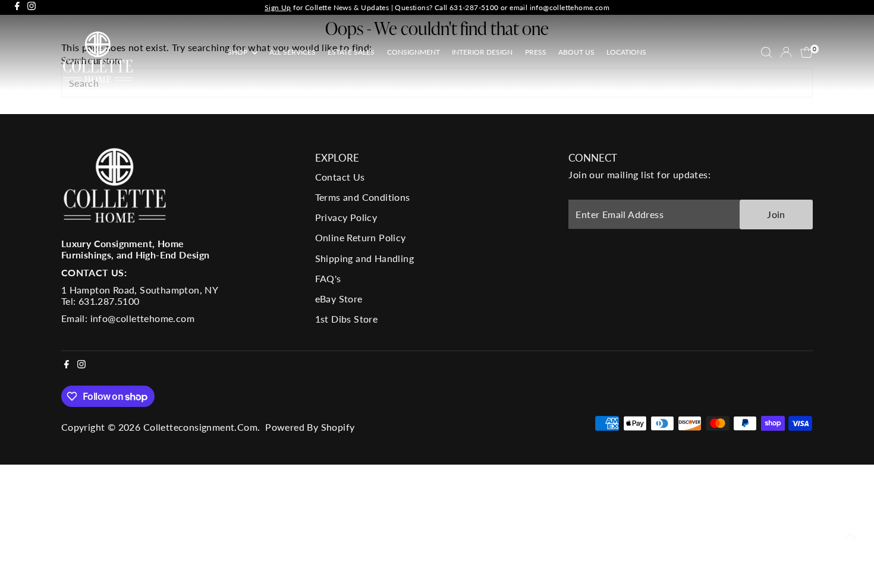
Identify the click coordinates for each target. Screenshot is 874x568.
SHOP (238, 52)
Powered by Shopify (309, 427)
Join (776, 214)
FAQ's (328, 278)
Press (535, 52)
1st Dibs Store (346, 318)
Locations (626, 52)
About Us (576, 52)
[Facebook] (17, 7)
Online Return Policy (360, 237)
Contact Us (340, 176)
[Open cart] (806, 52)
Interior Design (482, 52)
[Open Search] (766, 52)
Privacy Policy (346, 217)
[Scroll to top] (850, 535)
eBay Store (339, 298)
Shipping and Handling (364, 258)
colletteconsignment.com (200, 427)
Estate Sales (351, 52)
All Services (292, 52)
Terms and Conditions (362, 197)
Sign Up (278, 7)
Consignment (413, 52)
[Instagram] (31, 7)
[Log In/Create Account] (786, 52)
